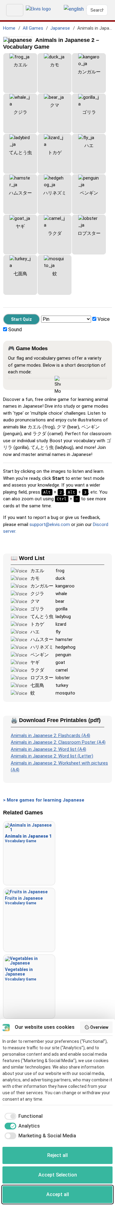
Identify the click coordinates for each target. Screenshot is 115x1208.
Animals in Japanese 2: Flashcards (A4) (50, 735)
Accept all (57, 1194)
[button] (74, 9)
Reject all (57, 1155)
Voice (104, 319)
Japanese (60, 28)
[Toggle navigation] (14, 10)
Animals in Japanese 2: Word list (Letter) (52, 756)
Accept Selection (57, 1175)
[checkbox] (22, 1116)
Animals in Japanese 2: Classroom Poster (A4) (58, 742)
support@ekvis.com (49, 524)
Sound (15, 329)
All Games (33, 28)
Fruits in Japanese (24, 900)
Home (9, 28)
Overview (99, 1027)
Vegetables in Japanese (20, 974)
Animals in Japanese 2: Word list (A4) (48, 749)
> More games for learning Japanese (43, 800)
